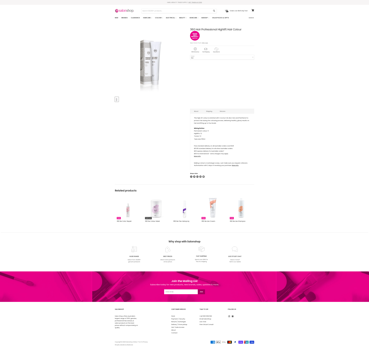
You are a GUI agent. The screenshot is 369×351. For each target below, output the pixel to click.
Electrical (170, 18)
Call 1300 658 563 (206, 316)
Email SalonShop (205, 319)
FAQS (173, 316)
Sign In (251, 18)
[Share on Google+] (197, 177)
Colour (158, 18)
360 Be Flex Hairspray (181, 221)
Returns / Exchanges (178, 322)
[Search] (214, 11)
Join (201, 292)
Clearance (135, 18)
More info (197, 156)
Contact (174, 333)
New (116, 18)
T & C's (140, 342)
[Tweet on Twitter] (194, 177)
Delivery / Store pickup (179, 324)
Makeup (204, 18)
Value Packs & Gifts (220, 18)
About (196, 111)
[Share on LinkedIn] (200, 177)
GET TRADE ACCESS (195, 2)
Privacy (145, 342)
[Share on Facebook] (191, 177)
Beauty (182, 18)
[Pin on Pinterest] (203, 177)
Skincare (193, 18)
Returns (222, 111)
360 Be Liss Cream (208, 221)
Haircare (147, 18)
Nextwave (130, 345)
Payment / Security (178, 319)
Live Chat (203, 322)
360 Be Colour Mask (152, 221)
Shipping (209, 111)
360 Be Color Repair (124, 221)
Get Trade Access (177, 327)
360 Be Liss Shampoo (237, 221)
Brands (124, 18)
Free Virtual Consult (207, 324)
